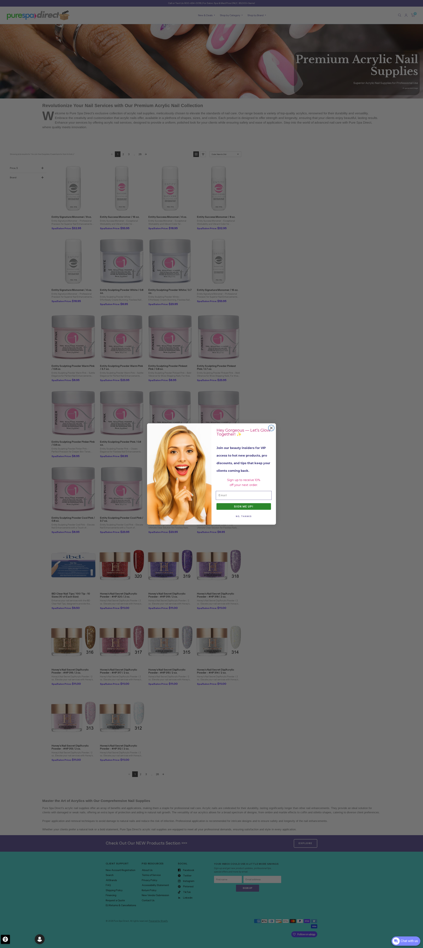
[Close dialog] (271, 428)
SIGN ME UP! (243, 506)
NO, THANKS (244, 516)
